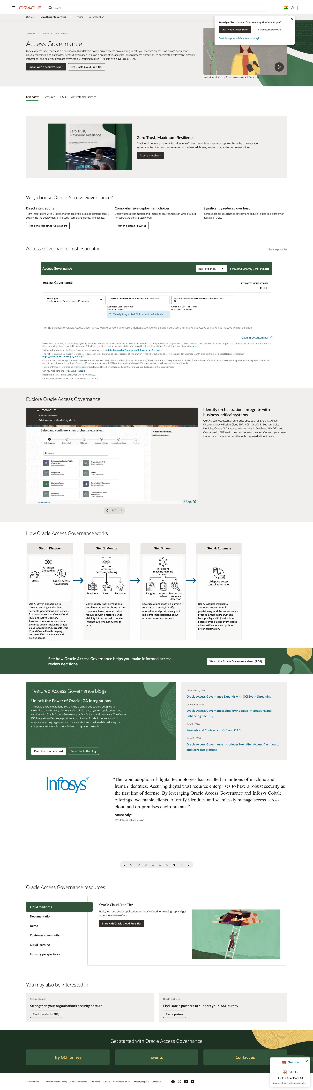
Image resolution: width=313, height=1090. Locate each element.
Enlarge (188, 501)
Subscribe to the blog (83, 751)
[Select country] (286, 8)
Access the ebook (150, 155)
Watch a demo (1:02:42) (132, 225)
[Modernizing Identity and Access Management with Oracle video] (245, 51)
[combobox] (156, 8)
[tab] (32, 96)
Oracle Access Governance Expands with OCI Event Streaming (228, 696)
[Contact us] (299, 8)
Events (156, 1057)
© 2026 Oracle (32, 1081)
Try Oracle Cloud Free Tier (86, 67)
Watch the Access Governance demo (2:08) (235, 661)
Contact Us (156, 1081)
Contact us (245, 1057)
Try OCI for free (68, 1057)
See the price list (277, 249)
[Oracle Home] (30, 8)
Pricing (79, 16)
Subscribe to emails (121, 1081)
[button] (14, 8)
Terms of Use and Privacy (56, 1081)
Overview (30, 16)
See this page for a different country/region (240, 38)
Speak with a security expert (46, 67)
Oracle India (31, 33)
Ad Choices (95, 1081)
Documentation (96, 16)
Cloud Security (60, 33)
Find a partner (174, 1014)
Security (45, 33)
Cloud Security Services (53, 16)
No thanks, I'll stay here (268, 29)
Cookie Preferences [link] (78, 1081)
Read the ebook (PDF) (46, 1014)
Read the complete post (48, 751)
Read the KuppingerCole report (48, 225)
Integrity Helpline (141, 1081)
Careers (107, 1081)
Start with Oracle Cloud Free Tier (121, 923)
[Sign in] (293, 8)
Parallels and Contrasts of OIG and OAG (213, 730)
